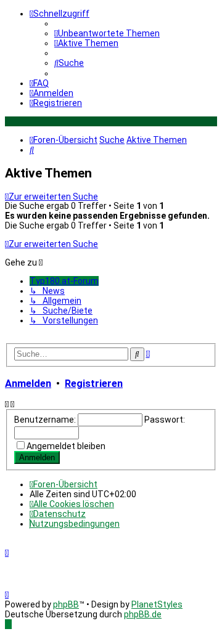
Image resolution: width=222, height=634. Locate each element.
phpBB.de (143, 614)
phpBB (66, 604)
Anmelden (28, 383)
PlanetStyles (157, 604)
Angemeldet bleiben (66, 446)
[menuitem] (107, 33)
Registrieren (94, 383)
